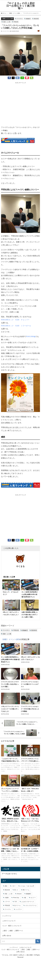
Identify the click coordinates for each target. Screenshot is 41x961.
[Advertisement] (20, 104)
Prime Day (16, 897)
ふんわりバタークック (27, 901)
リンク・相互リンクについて (11, 925)
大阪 (25, 897)
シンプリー (19, 909)
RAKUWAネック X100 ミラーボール (16, 326)
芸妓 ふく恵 (6, 21)
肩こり (16, 890)
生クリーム (17, 905)
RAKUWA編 (30, 336)
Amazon (19, 893)
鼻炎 (6, 886)
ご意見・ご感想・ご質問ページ (12, 930)
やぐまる (20, 566)
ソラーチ (7, 901)
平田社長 (16, 21)
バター (14, 886)
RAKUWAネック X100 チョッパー (15, 320)
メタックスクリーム (30, 905)
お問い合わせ (6, 935)
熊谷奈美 (36, 18)
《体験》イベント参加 (7, 18)
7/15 (15, 901)
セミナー (33, 897)
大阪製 (7, 897)
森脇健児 (28, 18)
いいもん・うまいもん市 (27, 886)
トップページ (6, 916)
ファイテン (20, 18)
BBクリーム (26, 890)
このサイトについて (9, 921)
